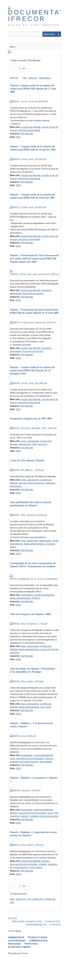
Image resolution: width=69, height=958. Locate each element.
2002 (18, 450)
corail (12, 758)
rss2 (12, 902)
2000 (18, 185)
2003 (18, 245)
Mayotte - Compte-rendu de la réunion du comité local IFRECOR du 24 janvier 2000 (32, 147)
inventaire (50, 543)
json (29, 898)
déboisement (25, 444)
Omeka (24, 953)
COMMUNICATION (38, 940)
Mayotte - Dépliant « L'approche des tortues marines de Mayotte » (33, 833)
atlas (23, 540)
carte (23, 440)
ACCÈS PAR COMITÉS (19, 946)
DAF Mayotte (27, 133)
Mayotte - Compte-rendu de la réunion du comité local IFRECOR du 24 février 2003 (32, 196)
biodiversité (32, 540)
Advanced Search (58, 34)
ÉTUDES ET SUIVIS (37, 937)
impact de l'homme (49, 649)
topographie (16, 485)
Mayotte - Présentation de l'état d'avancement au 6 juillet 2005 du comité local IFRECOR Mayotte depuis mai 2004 (34, 258)
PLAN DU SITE (52, 921)
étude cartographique (34, 543)
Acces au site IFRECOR (34, 25)
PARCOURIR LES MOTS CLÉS (27, 921)
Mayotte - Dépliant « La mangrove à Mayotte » (34, 779)
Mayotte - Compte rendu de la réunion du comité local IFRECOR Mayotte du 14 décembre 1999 (32, 370)
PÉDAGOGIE (14, 943)
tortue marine (35, 867)
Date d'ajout (45, 77)
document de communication (30, 758)
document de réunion (33, 293)
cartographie (33, 440)
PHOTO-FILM (30, 943)
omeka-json (38, 898)
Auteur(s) (32, 77)
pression (49, 758)
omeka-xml (50, 898)
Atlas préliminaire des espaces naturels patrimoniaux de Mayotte (30, 503)
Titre (24, 77)
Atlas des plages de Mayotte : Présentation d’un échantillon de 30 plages (32, 670)
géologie (23, 482)
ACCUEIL (12, 918)
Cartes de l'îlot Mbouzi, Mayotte (27, 460)
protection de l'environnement (24, 761)
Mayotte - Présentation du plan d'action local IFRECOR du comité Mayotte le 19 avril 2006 (34, 311)
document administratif (29, 130)
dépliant (14, 812)
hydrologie (50, 482)
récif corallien (45, 761)
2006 (18, 357)
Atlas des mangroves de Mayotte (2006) (30, 614)
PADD (13, 546)
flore (42, 706)
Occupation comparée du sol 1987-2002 (31, 418)
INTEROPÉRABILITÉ (36, 924)
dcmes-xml (21, 898)
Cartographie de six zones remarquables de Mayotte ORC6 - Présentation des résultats (33, 564)
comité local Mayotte (31, 126)
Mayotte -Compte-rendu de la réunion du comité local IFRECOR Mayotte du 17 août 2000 (33, 88)
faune (50, 812)
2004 (18, 553)
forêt (34, 444)
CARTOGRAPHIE (16, 940)
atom (12, 898)
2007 (18, 136)
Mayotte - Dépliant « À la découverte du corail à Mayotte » (31, 724)
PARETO (36, 597)
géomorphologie (36, 482)
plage (48, 706)
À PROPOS (55, 924)
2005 (18, 299)
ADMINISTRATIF (16, 937)
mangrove (42, 444)
